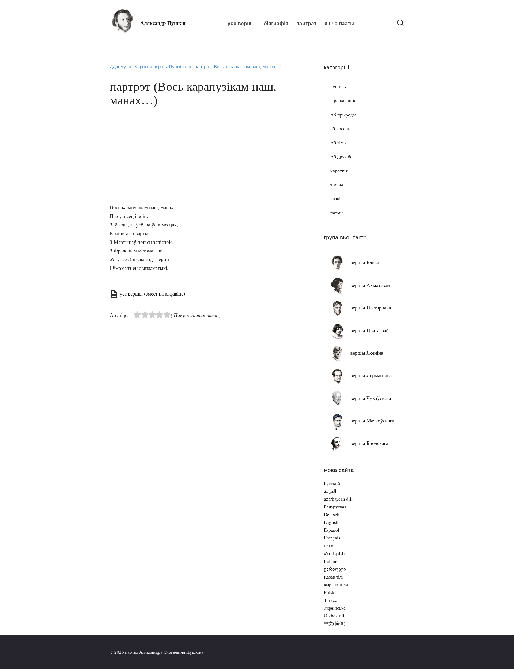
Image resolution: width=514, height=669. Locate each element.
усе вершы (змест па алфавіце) (152, 293)
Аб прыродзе (343, 114)
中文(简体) (334, 623)
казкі (335, 198)
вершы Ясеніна (366, 352)
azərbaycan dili (338, 499)
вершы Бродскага (369, 443)
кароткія (339, 170)
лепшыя (338, 86)
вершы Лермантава (371, 375)
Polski (330, 592)
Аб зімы (338, 142)
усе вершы (242, 23)
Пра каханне (343, 100)
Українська (335, 608)
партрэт (306, 23)
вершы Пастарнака (370, 307)
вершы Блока (364, 262)
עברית (329, 545)
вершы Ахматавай (370, 285)
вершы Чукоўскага (370, 398)
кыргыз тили (336, 584)
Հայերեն (334, 553)
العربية (330, 491)
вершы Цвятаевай (369, 330)
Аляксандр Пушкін (163, 23)
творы (336, 184)
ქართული (335, 569)
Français (332, 538)
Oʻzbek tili (334, 616)
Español (331, 530)
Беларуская (335, 507)
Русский (332, 483)
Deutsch (331, 514)
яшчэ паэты (339, 23)
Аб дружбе (341, 156)
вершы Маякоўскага (372, 420)
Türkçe (330, 600)
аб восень (340, 128)
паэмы (336, 212)
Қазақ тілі (333, 577)
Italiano (331, 561)
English (331, 522)
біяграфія (276, 23)
